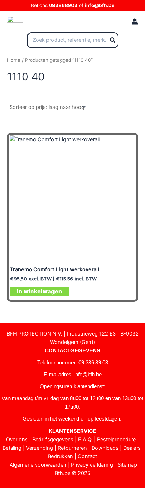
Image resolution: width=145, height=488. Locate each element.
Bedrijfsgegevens (53, 439)
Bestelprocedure (116, 439)
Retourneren (72, 448)
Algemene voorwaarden (38, 465)
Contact (87, 456)
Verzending (39, 448)
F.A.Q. (85, 439)
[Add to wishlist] (125, 146)
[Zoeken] (113, 40)
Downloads (105, 448)
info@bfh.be (99, 5)
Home (13, 60)
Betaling (11, 448)
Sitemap (127, 465)
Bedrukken (60, 456)
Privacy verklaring (92, 465)
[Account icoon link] (135, 21)
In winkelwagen (39, 291)
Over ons (17, 439)
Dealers (132, 448)
